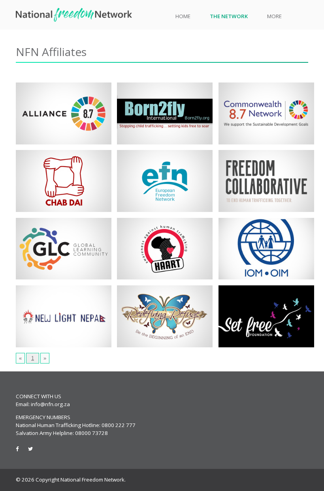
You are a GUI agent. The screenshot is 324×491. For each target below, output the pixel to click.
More (274, 16)
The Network (229, 16)
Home (182, 16)
